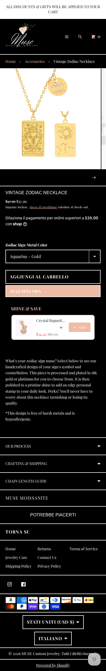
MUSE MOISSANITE (26, 498)
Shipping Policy (18, 566)
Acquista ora (25, 291)
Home (10, 61)
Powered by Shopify (53, 665)
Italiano (50, 638)
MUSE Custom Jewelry (40, 653)
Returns (44, 548)
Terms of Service (84, 548)
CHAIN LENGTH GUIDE (26, 481)
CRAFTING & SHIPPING (26, 463)
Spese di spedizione (43, 207)
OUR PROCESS (18, 446)
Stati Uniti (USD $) (50, 622)
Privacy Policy (49, 566)
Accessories (35, 61)
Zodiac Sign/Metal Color (26, 244)
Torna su (17, 532)
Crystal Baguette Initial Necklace (51, 320)
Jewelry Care (16, 557)
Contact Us (47, 557)
